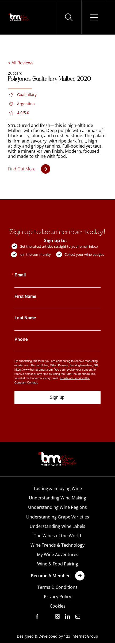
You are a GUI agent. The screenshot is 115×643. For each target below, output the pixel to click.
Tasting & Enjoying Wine (57, 488)
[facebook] (37, 616)
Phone (21, 339)
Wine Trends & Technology (57, 545)
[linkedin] (67, 616)
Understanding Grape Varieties (57, 517)
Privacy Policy (57, 597)
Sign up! (58, 397)
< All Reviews (20, 63)
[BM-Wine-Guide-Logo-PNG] (57, 453)
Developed (48, 636)
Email (20, 275)
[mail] (78, 616)
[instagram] (57, 616)
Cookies (58, 606)
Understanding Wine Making (57, 498)
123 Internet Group (81, 636)
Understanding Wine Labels (57, 526)
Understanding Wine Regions (57, 507)
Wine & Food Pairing (57, 564)
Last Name (25, 318)
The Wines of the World (57, 536)
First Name (25, 296)
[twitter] (47, 616)
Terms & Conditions (57, 587)
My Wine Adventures (57, 554)
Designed (25, 636)
